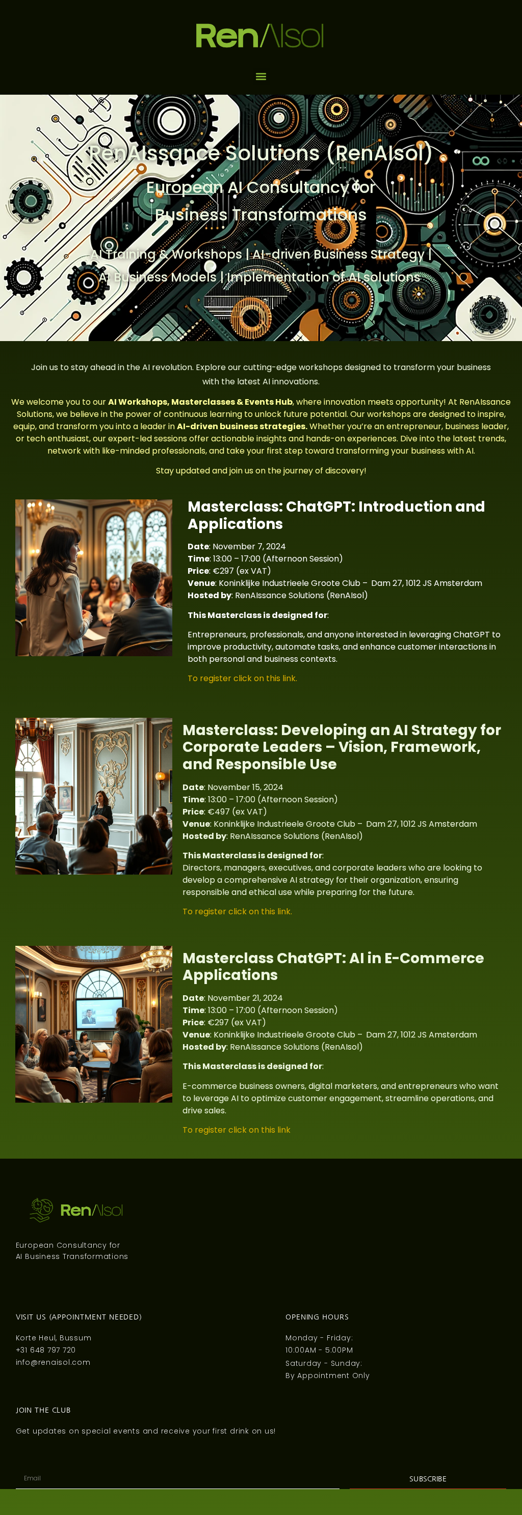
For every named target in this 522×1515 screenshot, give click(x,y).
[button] (261, 76)
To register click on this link (236, 1130)
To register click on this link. (242, 678)
